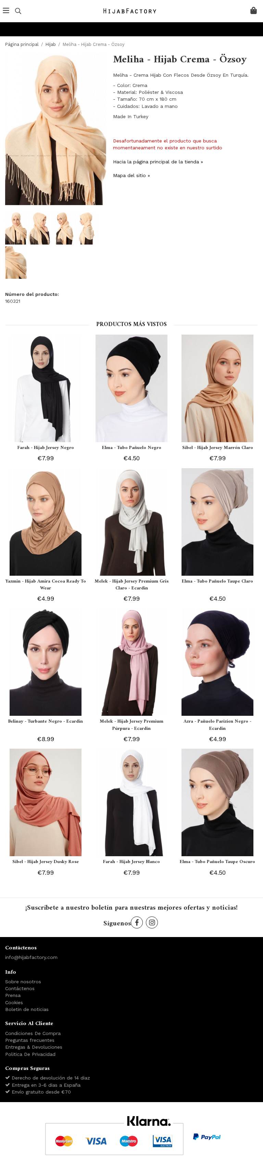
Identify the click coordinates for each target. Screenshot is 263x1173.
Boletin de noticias (27, 1009)
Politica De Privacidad (30, 1054)
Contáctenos (20, 988)
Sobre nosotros (23, 981)
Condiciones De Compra (33, 1033)
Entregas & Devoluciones (33, 1047)
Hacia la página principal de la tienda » (158, 161)
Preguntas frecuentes (29, 1040)
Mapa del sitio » (131, 175)
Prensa (13, 995)
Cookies (14, 1002)
